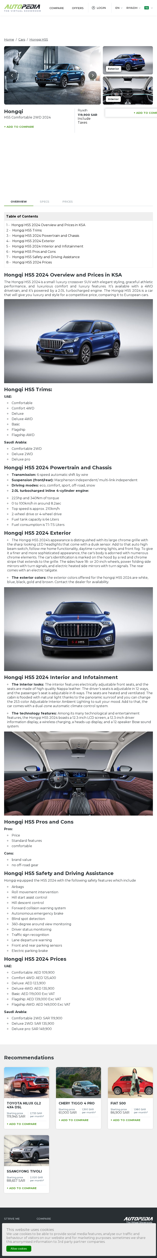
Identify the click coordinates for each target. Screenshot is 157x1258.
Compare (56, 8)
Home (9, 39)
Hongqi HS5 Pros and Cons (34, 252)
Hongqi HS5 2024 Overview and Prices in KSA (48, 225)
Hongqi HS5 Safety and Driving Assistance (46, 257)
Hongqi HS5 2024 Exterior (33, 241)
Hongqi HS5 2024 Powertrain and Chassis (46, 236)
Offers (78, 8)
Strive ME (12, 1218)
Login (101, 7)
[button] (12, 75)
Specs (44, 201)
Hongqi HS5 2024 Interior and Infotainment (47, 246)
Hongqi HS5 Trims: (27, 230)
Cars (21, 39)
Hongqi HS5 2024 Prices (32, 262)
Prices (67, 201)
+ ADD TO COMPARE (19, 126)
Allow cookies (19, 1248)
